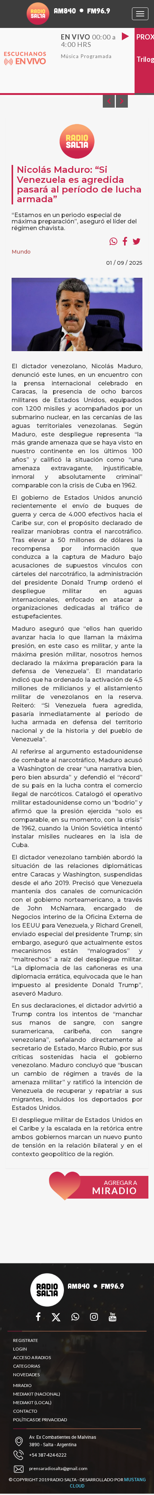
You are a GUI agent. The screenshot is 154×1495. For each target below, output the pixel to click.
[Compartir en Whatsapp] (113, 241)
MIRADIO (22, 1385)
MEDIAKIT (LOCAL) (32, 1402)
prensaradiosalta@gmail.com (58, 1468)
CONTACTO (25, 1411)
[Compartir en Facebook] (124, 241)
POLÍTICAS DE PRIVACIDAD (40, 1419)
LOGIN (20, 1349)
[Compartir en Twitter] (136, 241)
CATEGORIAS (26, 1366)
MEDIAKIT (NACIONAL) (36, 1394)
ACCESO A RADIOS (32, 1357)
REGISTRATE (25, 1340)
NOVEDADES (26, 1374)
